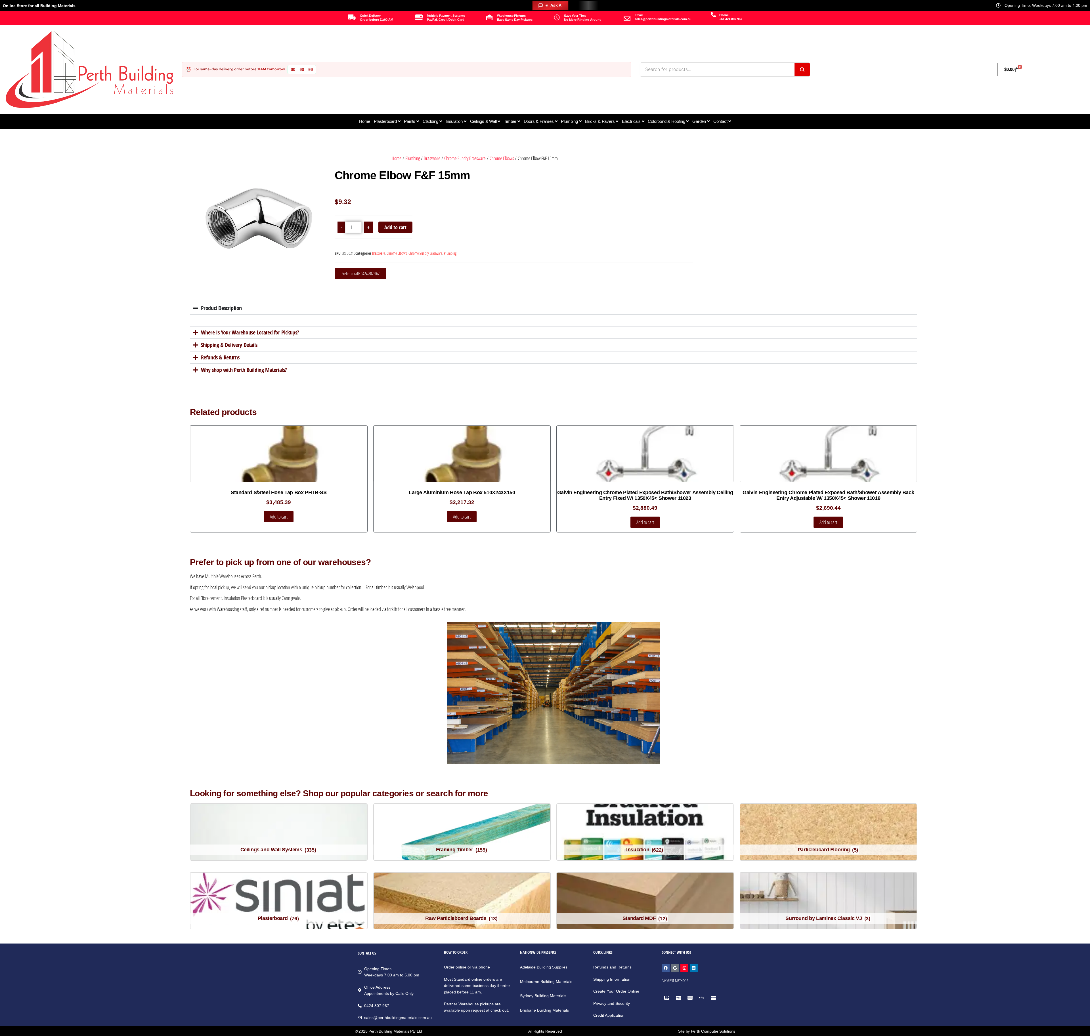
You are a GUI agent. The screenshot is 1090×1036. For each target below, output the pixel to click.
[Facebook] (666, 968)
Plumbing (412, 158)
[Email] (627, 18)
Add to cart (395, 227)
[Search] (802, 69)
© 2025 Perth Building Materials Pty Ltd (388, 1031)
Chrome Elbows (502, 158)
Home (396, 158)
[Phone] (713, 14)
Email (639, 15)
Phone (724, 15)
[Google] (675, 968)
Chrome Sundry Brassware (465, 158)
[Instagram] (684, 968)
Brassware (432, 158)
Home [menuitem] (364, 121)
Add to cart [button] (279, 516)
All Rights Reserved (545, 1031)
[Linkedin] (694, 968)
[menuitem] (387, 121)
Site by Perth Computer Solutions (706, 1031)
